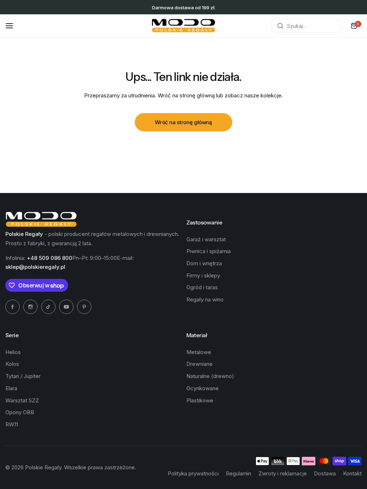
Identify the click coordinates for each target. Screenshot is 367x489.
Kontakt (352, 473)
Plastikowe (199, 400)
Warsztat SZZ (22, 400)
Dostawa (325, 473)
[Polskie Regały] (183, 26)
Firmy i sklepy (203, 275)
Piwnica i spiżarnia (208, 251)
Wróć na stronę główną (183, 122)
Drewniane (199, 363)
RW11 (11, 424)
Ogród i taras (202, 287)
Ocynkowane (202, 388)
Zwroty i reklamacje (282, 473)
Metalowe (198, 352)
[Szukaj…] (280, 26)
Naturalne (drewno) (210, 376)
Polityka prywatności (193, 473)
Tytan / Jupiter (22, 376)
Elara (11, 388)
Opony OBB (19, 412)
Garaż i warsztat (206, 239)
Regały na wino (205, 299)
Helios (13, 352)
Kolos (12, 363)
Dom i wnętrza (204, 263)
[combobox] (306, 26)
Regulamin (238, 473)
